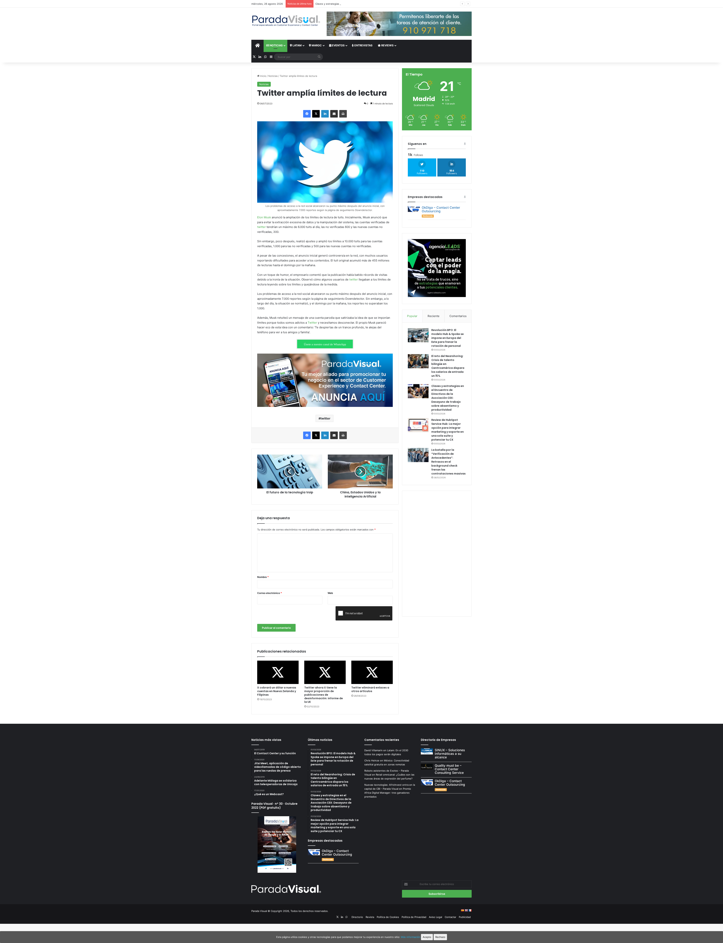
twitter (261, 227)
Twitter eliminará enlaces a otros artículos (370, 689)
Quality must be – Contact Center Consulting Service (449, 769)
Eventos (338, 45)
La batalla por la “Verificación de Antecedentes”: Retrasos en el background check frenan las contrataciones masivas (448, 461)
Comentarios (458, 316)
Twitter (312, 322)
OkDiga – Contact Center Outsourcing (441, 209)
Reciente (433, 316)
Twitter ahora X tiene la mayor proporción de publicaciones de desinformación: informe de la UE (323, 695)
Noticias (276, 45)
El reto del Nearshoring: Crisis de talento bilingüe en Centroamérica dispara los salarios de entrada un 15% (447, 366)
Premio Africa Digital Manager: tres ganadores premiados (387, 792)
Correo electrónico (269, 593)
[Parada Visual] (286, 20)
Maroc (316, 45)
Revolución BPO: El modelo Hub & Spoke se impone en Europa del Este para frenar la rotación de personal (447, 338)
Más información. (411, 936)
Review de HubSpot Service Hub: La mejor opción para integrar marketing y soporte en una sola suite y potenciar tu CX (447, 430)
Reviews (387, 45)
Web (330, 593)
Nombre (263, 576)
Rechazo (440, 936)
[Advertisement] (437, 553)
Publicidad (465, 917)
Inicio (262, 75)
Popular (412, 316)
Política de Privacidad (414, 917)
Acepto (427, 936)
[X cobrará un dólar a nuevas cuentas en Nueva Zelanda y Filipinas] (278, 672)
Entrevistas (363, 45)
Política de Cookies (388, 917)
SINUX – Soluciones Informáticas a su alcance (450, 753)
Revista (370, 917)
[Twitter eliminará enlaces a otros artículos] (372, 672)
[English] (466, 910)
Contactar (450, 917)
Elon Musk (264, 217)
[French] (470, 910)
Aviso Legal (435, 917)
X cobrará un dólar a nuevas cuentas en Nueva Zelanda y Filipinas (276, 691)
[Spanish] (462, 910)
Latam (297, 45)
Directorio (357, 917)
